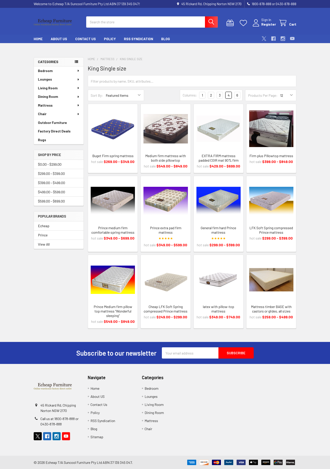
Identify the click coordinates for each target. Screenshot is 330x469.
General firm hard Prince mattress (218, 230)
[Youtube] (292, 39)
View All (44, 244)
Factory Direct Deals (54, 131)
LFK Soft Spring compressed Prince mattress (271, 230)
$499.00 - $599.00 (51, 192)
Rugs (42, 140)
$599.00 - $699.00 (51, 201)
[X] (264, 39)
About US (59, 39)
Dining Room (48, 97)
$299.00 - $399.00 (51, 173)
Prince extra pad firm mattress (165, 230)
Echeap (43, 226)
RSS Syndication (138, 39)
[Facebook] (273, 39)
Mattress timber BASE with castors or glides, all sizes (271, 308)
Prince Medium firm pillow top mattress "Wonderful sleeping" (113, 311)
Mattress (45, 105)
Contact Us (85, 39)
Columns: (190, 95)
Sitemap (96, 437)
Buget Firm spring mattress (113, 156)
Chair (42, 114)
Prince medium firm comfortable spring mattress (112, 230)
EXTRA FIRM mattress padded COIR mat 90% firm (218, 158)
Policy (110, 39)
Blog (165, 39)
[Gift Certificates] (231, 23)
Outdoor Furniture (52, 123)
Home (38, 39)
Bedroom (45, 71)
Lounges (45, 79)
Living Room (48, 88)
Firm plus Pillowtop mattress (271, 156)
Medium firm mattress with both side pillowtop (165, 158)
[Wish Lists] (244, 23)
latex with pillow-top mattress (218, 308)
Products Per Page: (262, 95)
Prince (43, 235)
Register (268, 24)
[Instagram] (283, 39)
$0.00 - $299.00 (50, 164)
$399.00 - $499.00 (51, 183)
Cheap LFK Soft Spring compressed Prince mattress (165, 308)
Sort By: (97, 95)
